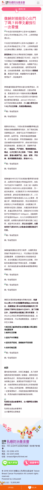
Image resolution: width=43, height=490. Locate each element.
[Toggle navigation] (38, 3)
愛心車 (34, 487)
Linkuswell (16, 479)
